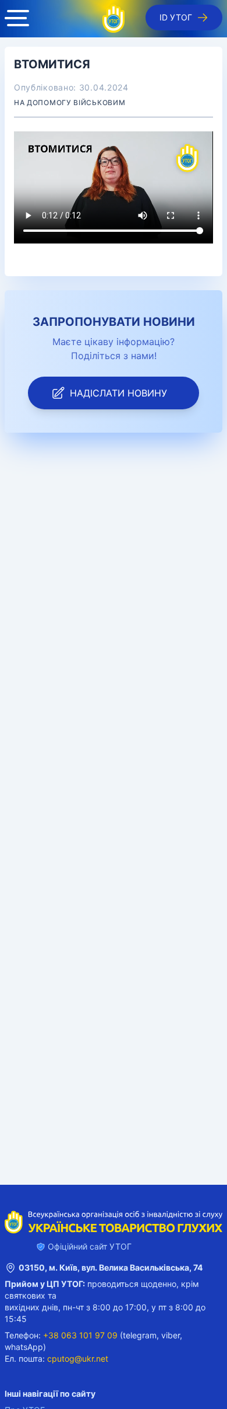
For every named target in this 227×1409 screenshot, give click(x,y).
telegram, (141, 1335)
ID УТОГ (175, 17)
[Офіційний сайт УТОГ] (113, 19)
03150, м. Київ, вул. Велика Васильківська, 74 (111, 1267)
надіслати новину (118, 393)
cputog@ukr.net (77, 1358)
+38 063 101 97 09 (80, 1335)
